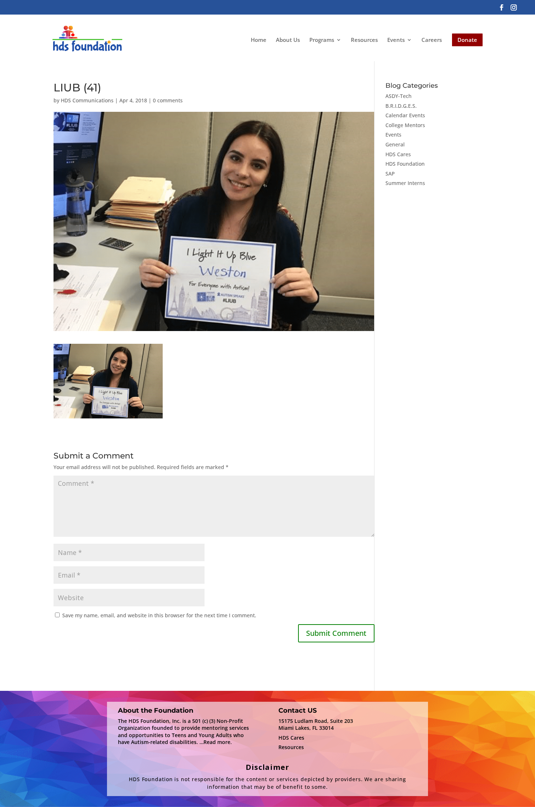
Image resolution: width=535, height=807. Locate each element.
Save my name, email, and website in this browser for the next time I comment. (159, 615)
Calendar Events (405, 115)
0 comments (168, 100)
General (395, 144)
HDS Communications (87, 100)
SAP (390, 173)
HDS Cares (398, 154)
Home (258, 39)
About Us (288, 39)
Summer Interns (405, 183)
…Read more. (215, 742)
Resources (364, 39)
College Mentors (405, 125)
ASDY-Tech (398, 95)
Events (396, 40)
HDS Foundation (405, 163)
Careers (431, 39)
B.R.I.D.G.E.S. (401, 105)
